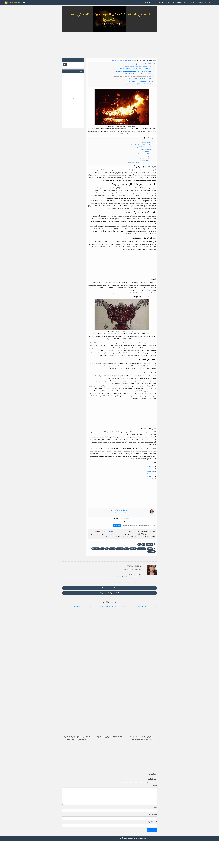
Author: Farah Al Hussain (133, 162)
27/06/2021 (115, 24)
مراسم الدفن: (143, 158)
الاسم (155, 807)
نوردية (102, 548)
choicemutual (150, 471)
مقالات (199, 2)
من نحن (156, 2)
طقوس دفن (120, 548)
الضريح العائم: (147, 156)
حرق (107, 548)
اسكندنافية (133, 548)
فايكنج (126, 548)
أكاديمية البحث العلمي (177, 2)
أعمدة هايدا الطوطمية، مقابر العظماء (139, 79)
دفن (131, 376)
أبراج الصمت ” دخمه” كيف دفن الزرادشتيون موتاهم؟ (135, 69)
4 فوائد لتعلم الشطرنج (110, 588)
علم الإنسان (149, 544)
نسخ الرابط (116, 525)
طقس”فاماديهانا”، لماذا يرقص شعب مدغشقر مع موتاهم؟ (133, 71)
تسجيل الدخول (147, 2)
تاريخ (143, 544)
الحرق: (145, 151)
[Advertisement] (109, 44)
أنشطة (190, 2)
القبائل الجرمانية (141, 548)
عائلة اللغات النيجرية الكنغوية (109, 737)
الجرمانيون (149, 548)
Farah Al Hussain (122, 510)
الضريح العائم (95, 548)
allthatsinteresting (148, 479)
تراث (139, 544)
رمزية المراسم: (143, 160)
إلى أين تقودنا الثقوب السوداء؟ (108, 593)
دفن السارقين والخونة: (140, 154)
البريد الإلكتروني (152, 814)
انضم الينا (165, 2)
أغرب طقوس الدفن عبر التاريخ (121, 60)
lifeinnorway (150, 476)
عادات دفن (112, 548)
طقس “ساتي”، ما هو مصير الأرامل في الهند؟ (137, 74)
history (152, 469)
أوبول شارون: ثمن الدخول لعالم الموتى (139, 81)
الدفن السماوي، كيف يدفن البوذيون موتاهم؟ (137, 66)
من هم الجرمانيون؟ (146, 142)
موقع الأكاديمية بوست (117, 531)
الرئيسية (206, 2)
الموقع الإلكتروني (152, 822)
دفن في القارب (151, 551)
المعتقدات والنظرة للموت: (143, 147)
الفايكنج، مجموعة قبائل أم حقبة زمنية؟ (140, 144)
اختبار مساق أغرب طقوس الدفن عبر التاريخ (138, 84)
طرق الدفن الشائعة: (145, 149)
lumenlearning (149, 466)
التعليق (154, 785)
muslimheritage (149, 474)
